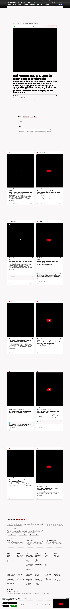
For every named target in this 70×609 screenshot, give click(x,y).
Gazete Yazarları (56, 556)
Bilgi (45, 565)
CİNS (40, 0)
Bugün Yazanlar (56, 555)
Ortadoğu (8, 555)
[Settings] (50, 4)
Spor (46, 553)
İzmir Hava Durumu (48, 575)
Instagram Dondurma (20, 579)
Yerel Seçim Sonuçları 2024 (29, 557)
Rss (17, 591)
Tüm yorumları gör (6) (42, 281)
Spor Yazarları (56, 557)
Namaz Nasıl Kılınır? (38, 580)
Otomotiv (18, 557)
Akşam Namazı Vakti (10, 580)
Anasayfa (14, 23)
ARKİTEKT (54, 0)
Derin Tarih (18, 598)
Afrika (8, 560)
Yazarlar (55, 553)
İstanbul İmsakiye (29, 574)
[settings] (55, 2)
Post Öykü (29, 598)
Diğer (45, 564)
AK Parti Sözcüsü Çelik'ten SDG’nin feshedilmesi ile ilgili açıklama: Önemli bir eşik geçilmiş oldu (51, 6)
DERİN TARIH (50, 0)
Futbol (46, 556)
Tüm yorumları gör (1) (42, 427)
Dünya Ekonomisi (19, 556)
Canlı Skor (55, 579)
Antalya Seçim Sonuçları (30, 568)
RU (22, 519)
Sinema (36, 560)
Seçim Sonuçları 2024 (29, 555)
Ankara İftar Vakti (29, 579)
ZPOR (46, 0)
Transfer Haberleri (57, 573)
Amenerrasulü (37, 575)
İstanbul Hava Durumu (48, 573)
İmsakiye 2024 (28, 573)
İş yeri (32, 116)
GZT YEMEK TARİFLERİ (28, 0)
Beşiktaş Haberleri (57, 574)
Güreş (46, 561)
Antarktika (9, 561)
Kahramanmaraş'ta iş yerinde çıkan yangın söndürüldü (30, 23)
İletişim (14, 591)
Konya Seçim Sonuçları (29, 569)
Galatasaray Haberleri (57, 575)
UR (24, 519)
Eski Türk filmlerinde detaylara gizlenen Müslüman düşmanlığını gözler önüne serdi (17, 6)
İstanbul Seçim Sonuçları (30, 561)
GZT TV (23, 0)
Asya (8, 557)
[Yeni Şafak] (12, 2)
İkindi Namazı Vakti (10, 579)
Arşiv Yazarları (56, 559)
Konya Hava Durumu (48, 579)
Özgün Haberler (19, 573)
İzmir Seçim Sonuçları (29, 564)
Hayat (36, 553)
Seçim (27, 553)
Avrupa (8, 556)
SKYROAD (33, 0)
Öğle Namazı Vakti (10, 578)
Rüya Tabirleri (37, 584)
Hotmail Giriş (19, 575)
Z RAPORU (58, 0)
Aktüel (36, 556)
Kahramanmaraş (26, 116)
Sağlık (36, 559)
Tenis (45, 559)
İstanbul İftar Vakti (29, 578)
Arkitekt (25, 598)
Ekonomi (18, 553)
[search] (49, 2)
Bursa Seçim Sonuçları (29, 566)
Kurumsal (9, 591)
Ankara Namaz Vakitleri (11, 574)
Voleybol (46, 557)
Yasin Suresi (37, 574)
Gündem (19, 23)
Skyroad (22, 598)
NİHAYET (43, 0)
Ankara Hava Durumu (48, 574)
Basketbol (46, 555)
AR (19, 519)
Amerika (8, 559)
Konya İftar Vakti (28, 580)
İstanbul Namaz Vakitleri (11, 573)
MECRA (37, 0)
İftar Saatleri (28, 584)
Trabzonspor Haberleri (57, 578)
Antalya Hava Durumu (48, 578)
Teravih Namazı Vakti (10, 583)
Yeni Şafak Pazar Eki (38, 564)
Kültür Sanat (37, 557)
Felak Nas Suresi (38, 578)
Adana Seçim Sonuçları (30, 565)
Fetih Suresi (37, 579)
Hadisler (36, 583)
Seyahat (36, 561)
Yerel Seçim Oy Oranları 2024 (30, 560)
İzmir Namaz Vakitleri (10, 575)
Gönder (50, 129)
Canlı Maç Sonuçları (57, 580)
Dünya (8, 553)
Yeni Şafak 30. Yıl (38, 555)
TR (16, 519)
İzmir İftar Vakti (28, 583)
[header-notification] (52, 2)
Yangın (35, 116)
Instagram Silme (19, 578)
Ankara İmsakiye (28, 575)
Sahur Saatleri (28, 585)
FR (21, 519)
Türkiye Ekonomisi (20, 555)
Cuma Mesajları (37, 573)
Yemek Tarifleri (19, 574)
